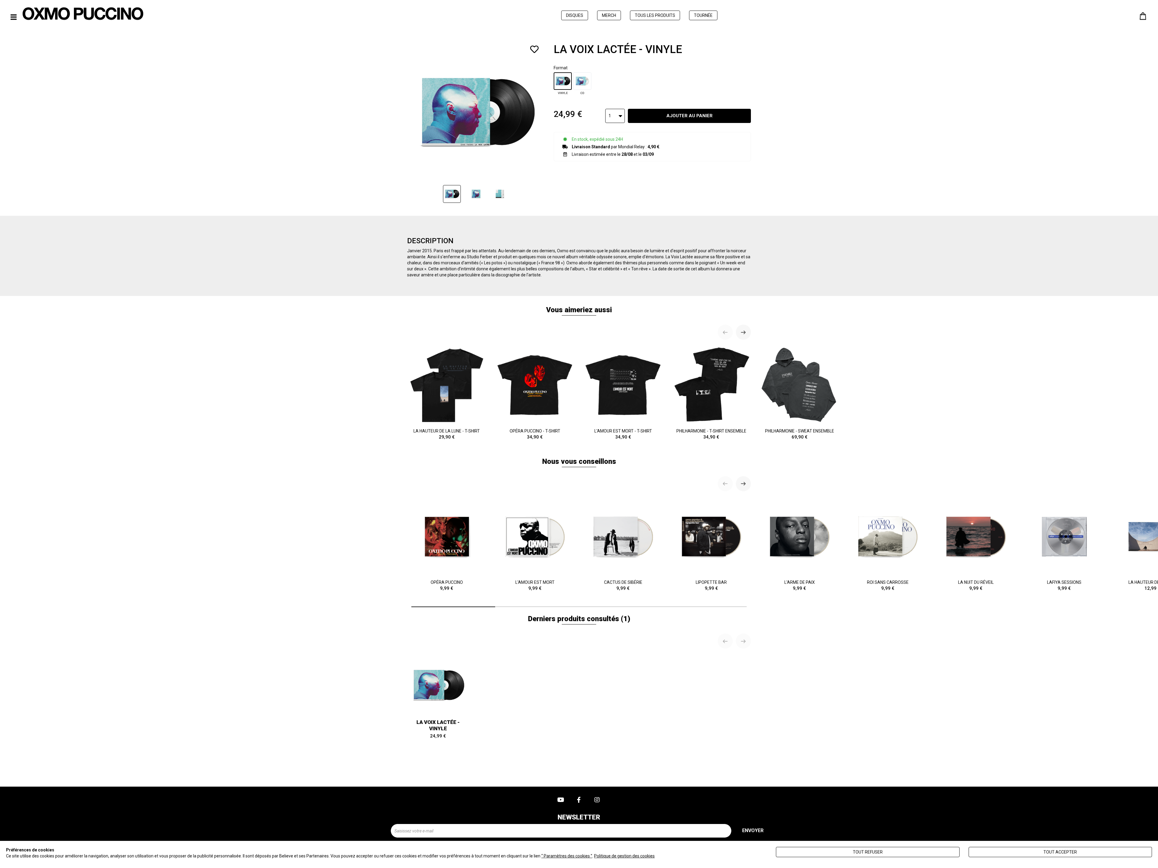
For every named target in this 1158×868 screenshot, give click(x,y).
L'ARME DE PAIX (799, 585)
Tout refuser (868, 852)
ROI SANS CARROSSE (888, 585)
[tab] (453, 606)
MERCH (609, 15)
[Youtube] (561, 800)
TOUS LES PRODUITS (655, 15)
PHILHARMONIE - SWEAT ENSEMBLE (799, 434)
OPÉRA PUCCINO (447, 585)
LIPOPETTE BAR (711, 585)
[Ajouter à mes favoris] (534, 49)
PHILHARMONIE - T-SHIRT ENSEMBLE (711, 434)
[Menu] (14, 17)
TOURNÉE (703, 15)
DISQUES (574, 15)
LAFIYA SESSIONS (1064, 585)
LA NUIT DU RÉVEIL (976, 585)
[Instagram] (597, 800)
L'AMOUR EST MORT (535, 585)
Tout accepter (1060, 852)
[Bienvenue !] (83, 13)
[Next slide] (743, 332)
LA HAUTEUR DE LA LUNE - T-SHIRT (446, 434)
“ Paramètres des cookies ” (566, 856)
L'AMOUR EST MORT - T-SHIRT (623, 434)
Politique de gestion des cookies (624, 856)
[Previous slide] (725, 332)
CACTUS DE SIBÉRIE (623, 585)
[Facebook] (579, 800)
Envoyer (753, 830)
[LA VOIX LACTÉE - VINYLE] (452, 194)
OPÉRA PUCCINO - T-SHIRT (535, 434)
